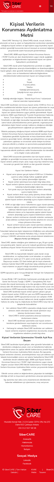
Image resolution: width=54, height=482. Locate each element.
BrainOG (50, 469)
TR (51, 6)
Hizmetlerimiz (27, 446)
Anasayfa (27, 439)
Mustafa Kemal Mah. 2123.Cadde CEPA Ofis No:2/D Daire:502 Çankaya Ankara (27, 423)
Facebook (27, 463)
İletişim (27, 449)
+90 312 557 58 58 (27, 428)
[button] (40, 6)
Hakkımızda (27, 442)
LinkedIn (27, 460)
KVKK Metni (33, 471)
